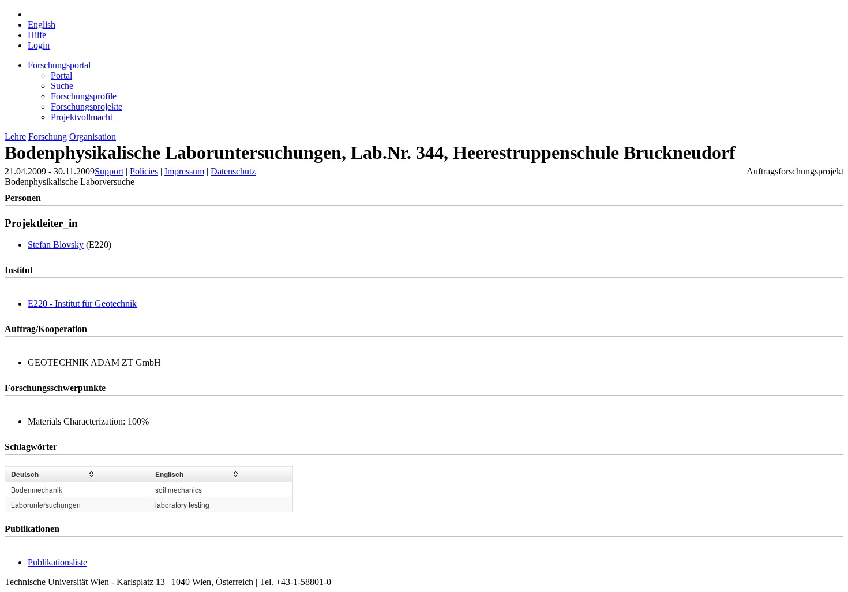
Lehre (15, 137)
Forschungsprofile (84, 96)
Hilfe (37, 35)
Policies (144, 171)
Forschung (47, 137)
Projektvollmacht (81, 117)
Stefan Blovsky (56, 245)
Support (109, 171)
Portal (61, 75)
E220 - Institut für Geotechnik (82, 303)
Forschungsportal (59, 65)
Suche (62, 86)
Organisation (92, 137)
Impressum (184, 171)
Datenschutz (233, 171)
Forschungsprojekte (86, 106)
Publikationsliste (57, 562)
